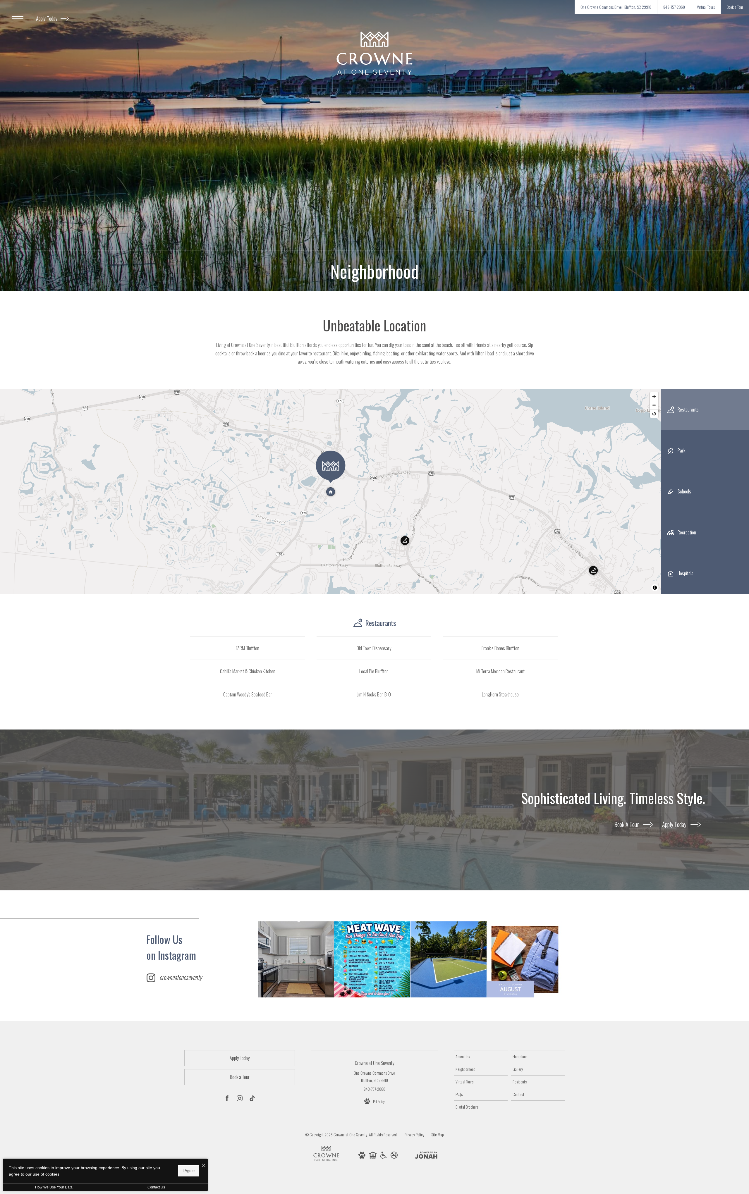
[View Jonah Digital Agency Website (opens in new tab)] (426, 1156)
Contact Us (156, 1187)
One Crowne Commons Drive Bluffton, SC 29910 (374, 1076)
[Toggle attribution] (654, 587)
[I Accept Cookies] (203, 1165)
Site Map (437, 1134)
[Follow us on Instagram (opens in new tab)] (240, 1099)
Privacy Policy (414, 1134)
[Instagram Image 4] (525, 959)
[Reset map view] (654, 413)
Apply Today (47, 18)
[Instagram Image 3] (448, 959)
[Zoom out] (654, 405)
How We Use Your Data (54, 1187)
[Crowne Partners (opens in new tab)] (326, 1161)
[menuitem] (481, 1056)
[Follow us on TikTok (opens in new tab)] (252, 1099)
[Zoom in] (654, 396)
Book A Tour (627, 824)
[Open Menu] (17, 18)
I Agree (189, 1171)
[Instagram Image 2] (372, 959)
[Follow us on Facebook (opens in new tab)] (227, 1099)
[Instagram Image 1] (296, 959)
